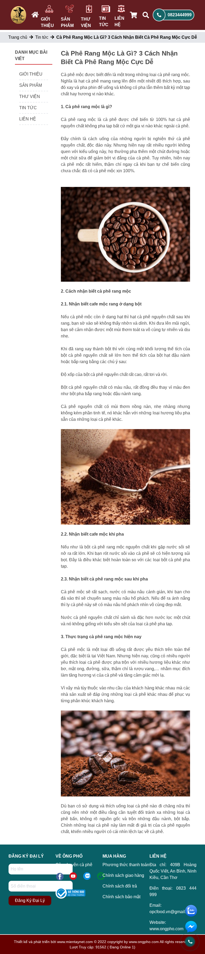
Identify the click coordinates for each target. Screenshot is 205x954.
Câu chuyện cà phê (74, 864)
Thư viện (86, 22)
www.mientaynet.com (75, 942)
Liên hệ (119, 21)
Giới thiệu (47, 22)
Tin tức (103, 21)
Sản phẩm (67, 22)
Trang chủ (17, 37)
